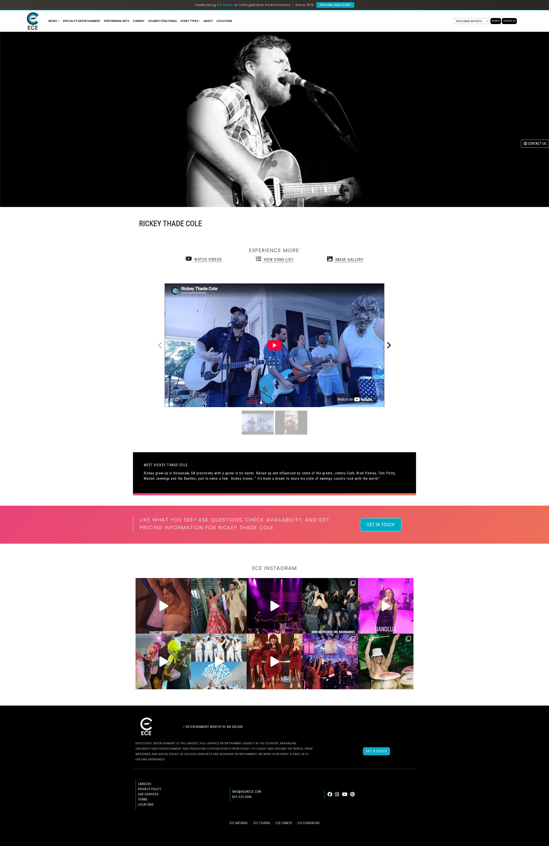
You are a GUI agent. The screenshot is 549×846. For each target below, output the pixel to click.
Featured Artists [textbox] (469, 21)
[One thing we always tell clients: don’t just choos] (385, 606)
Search (496, 21)
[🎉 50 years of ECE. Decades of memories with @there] (219, 661)
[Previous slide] (160, 345)
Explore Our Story (335, 5)
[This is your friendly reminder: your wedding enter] (219, 606)
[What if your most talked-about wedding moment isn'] (385, 661)
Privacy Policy (149, 789)
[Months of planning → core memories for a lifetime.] (274, 606)
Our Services (148, 794)
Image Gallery (348, 259)
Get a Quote (376, 751)
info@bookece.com (246, 791)
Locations (224, 21)
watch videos (207, 259)
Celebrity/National (162, 21)
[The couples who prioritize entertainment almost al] (330, 661)
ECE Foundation (308, 823)
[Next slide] (388, 345)
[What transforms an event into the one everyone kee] (330, 606)
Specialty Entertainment (81, 21)
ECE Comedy (284, 823)
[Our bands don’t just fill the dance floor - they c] (163, 661)
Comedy (139, 21)
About (208, 21)
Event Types (189, 21)
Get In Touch (381, 524)
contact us (536, 144)
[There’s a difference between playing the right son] (163, 606)
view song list (277, 259)
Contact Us (509, 21)
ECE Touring (261, 823)
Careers (144, 784)
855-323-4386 (242, 797)
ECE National (239, 823)
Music (52, 21)
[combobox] (472, 21)
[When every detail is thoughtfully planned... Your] (274, 661)
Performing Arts (116, 21)
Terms (143, 799)
